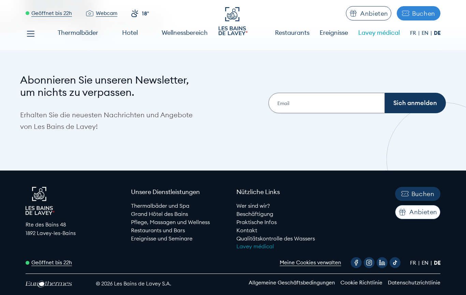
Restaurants (292, 32)
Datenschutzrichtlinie (414, 282)
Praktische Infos (256, 222)
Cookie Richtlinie (361, 282)
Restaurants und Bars (158, 230)
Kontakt (246, 230)
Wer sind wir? (253, 205)
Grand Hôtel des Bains (159, 213)
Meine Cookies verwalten (310, 262)
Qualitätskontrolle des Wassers (275, 238)
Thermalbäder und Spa (160, 205)
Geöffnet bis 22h (51, 13)
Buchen (423, 13)
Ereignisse (334, 32)
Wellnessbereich (185, 32)
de (437, 33)
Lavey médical (379, 32)
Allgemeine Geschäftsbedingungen (292, 282)
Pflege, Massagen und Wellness (170, 222)
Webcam (106, 13)
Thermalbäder (78, 32)
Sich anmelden (415, 103)
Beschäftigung (254, 213)
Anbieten (374, 13)
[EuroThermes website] (55, 283)
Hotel (130, 32)
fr (414, 33)
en (426, 33)
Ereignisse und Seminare (161, 238)
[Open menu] (31, 34)
